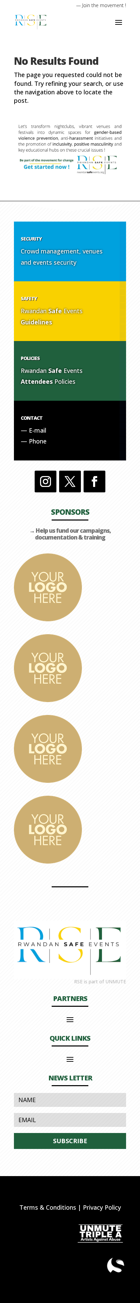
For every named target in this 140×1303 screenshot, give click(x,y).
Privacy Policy (102, 1207)
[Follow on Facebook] (94, 481)
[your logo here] (48, 619)
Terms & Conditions (47, 1207)
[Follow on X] (70, 481)
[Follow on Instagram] (45, 481)
